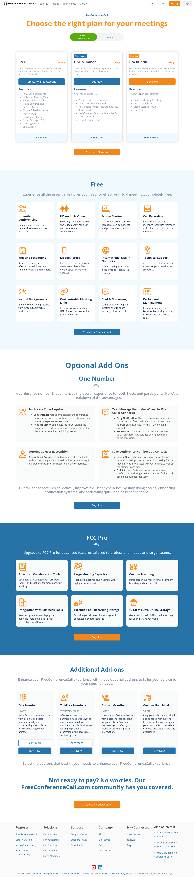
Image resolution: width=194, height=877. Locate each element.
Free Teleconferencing (27, 834)
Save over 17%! (83, 37)
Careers (103, 845)
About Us (104, 834)
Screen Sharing (24, 839)
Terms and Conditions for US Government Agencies (107, 873)
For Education (50, 845)
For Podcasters (51, 839)
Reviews (130, 839)
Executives (104, 839)
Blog (128, 845)
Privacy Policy (24, 873)
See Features (95, 137)
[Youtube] (93, 867)
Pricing (55, 3)
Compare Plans (95, 152)
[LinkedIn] (100, 867)
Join (163, 3)
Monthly (110, 37)
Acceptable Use (51, 873)
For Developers (51, 850)
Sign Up (175, 3)
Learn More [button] (34, 743)
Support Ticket (79, 839)
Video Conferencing (26, 845)
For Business (50, 834)
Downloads (77, 845)
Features (43, 3)
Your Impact (69, 3)
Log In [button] (187, 3)
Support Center (79, 834)
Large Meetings (51, 856)
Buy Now (97, 81)
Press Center (133, 834)
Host (153, 3)
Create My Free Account (42, 81)
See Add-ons (40, 137)
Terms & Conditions (70, 873)
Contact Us (104, 850)
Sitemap (37, 873)
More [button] (82, 3)
